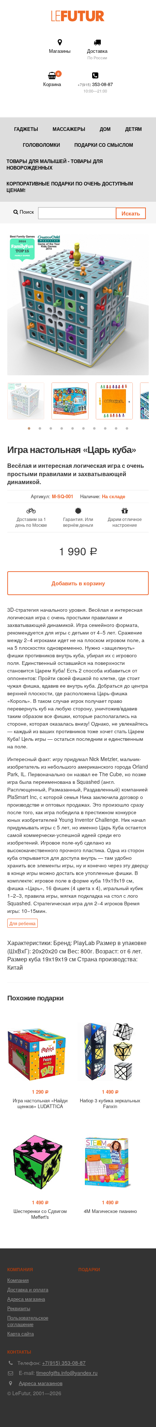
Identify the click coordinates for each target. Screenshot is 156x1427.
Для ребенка (22, 923)
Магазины (59, 50)
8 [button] (105, 428)
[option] (78, 304)
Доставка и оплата (27, 1289)
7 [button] (94, 428)
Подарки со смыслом (103, 144)
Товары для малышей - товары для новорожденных (55, 164)
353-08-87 (95, 87)
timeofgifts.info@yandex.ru (67, 1372)
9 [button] (116, 428)
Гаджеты (26, 128)
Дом (105, 128)
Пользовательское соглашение (27, 1321)
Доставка (97, 53)
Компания (18, 1280)
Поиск (26, 211)
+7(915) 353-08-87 (64, 1362)
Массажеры (69, 128)
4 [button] (61, 428)
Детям (133, 128)
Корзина (52, 79)
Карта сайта (20, 1333)
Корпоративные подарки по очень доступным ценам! (70, 186)
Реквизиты (18, 1308)
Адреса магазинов (40, 1383)
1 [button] (29, 428)
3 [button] (50, 428)
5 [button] (72, 428)
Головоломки (41, 144)
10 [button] (127, 428)
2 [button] (40, 428)
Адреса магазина (26, 1298)
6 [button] (83, 428)
